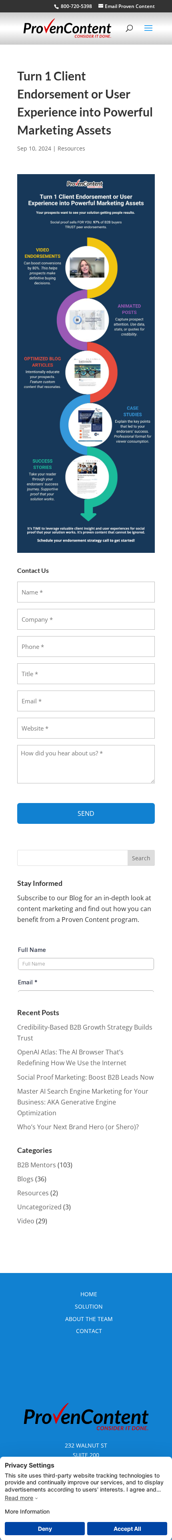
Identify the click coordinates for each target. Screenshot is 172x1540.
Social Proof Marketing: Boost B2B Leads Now (85, 1077)
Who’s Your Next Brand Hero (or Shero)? (78, 1126)
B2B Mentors (36, 1165)
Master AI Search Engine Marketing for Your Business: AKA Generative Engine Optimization (82, 1102)
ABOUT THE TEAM (89, 1319)
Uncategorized (39, 1207)
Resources (71, 148)
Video (25, 1221)
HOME (88, 1294)
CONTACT (89, 1331)
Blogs (25, 1179)
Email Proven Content (130, 6)
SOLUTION (89, 1306)
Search (141, 858)
